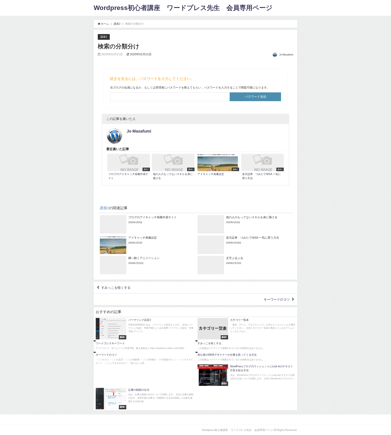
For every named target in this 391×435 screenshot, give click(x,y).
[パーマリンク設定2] (145, 328)
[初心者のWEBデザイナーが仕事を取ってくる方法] (246, 357)
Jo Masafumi (139, 131)
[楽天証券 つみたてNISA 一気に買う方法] (262, 167)
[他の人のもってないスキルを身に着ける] (173, 167)
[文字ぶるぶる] (244, 265)
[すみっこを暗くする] (246, 346)
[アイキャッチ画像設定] (218, 165)
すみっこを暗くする (116, 287)
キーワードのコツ (277, 299)
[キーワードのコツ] (145, 359)
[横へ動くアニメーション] (147, 265)
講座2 (103, 36)
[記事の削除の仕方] (145, 398)
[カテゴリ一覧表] (246, 328)
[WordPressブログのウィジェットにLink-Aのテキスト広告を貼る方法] (246, 375)
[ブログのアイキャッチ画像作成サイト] (128, 167)
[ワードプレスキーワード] (145, 346)
